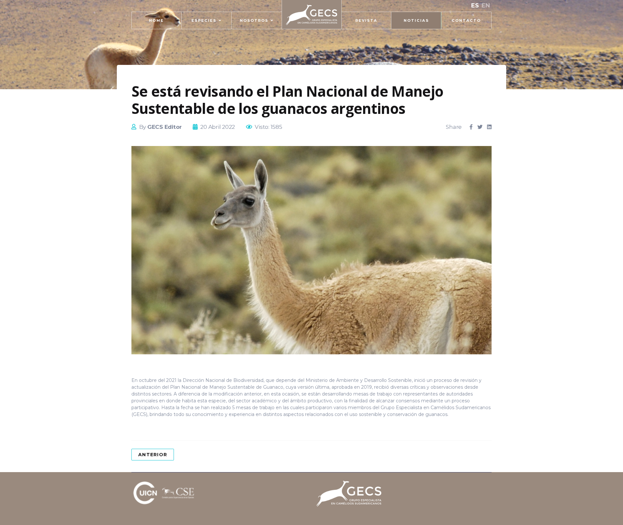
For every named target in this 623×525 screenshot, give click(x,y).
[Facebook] (471, 127)
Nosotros (254, 20)
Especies (203, 20)
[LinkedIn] (489, 127)
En (486, 5)
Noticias (416, 20)
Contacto (466, 20)
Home (156, 20)
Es (475, 5)
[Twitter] (480, 127)
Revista (366, 20)
